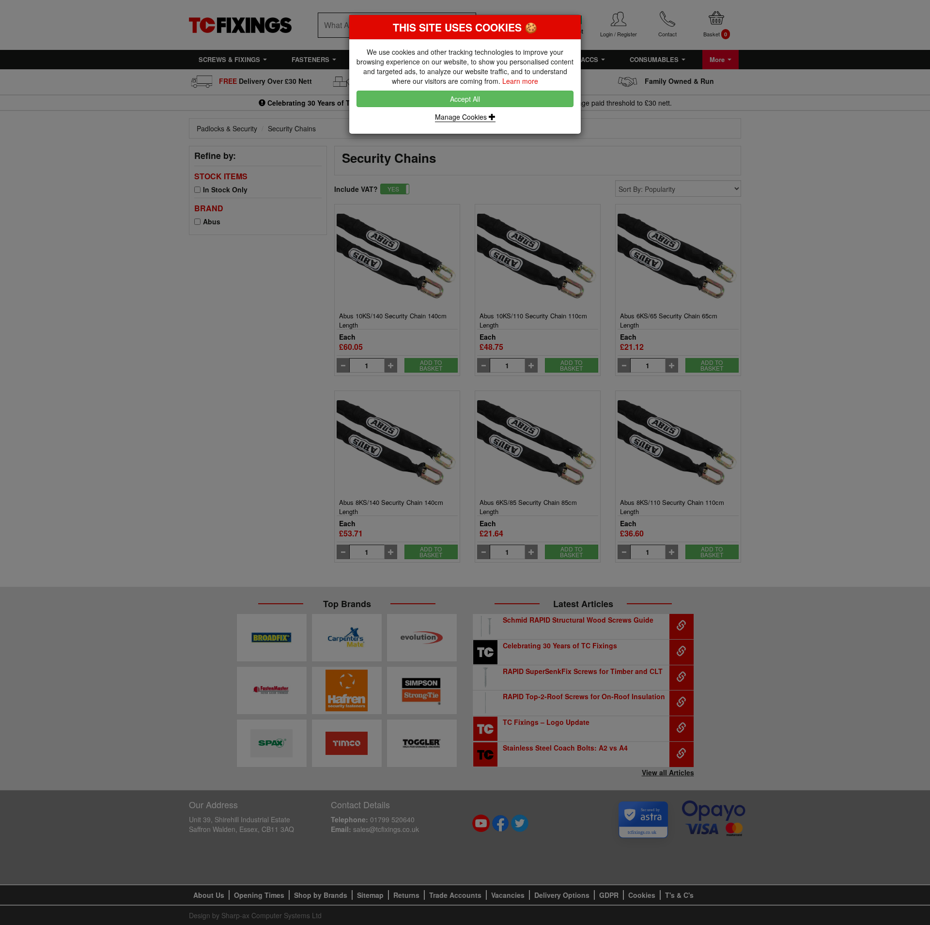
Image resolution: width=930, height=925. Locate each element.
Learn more (520, 81)
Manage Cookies (462, 117)
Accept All (465, 99)
